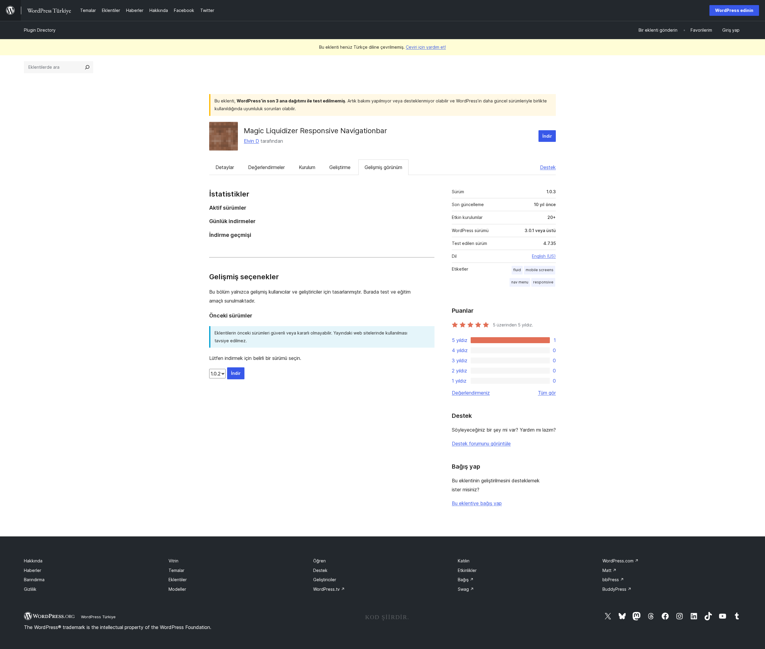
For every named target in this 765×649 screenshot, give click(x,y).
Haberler (32, 570)
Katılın (463, 560)
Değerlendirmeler (266, 167)
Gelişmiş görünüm (383, 167)
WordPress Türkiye (98, 616)
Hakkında (33, 560)
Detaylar (224, 167)
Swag (466, 589)
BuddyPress (616, 589)
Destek (548, 167)
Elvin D (251, 141)
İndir (547, 136)
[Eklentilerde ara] (87, 67)
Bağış (466, 579)
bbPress (613, 579)
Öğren (319, 560)
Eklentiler (178, 579)
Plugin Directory (40, 30)
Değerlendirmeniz (471, 393)
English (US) (544, 256)
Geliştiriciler (324, 579)
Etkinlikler (467, 570)
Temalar (176, 570)
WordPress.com (620, 560)
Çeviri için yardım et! (426, 47)
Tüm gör (547, 393)
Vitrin (173, 560)
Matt (609, 570)
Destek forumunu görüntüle (481, 444)
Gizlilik (30, 589)
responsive (543, 282)
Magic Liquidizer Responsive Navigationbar (315, 130)
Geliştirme (340, 167)
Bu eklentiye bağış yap (477, 503)
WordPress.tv (329, 589)
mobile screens (539, 270)
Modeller (177, 589)
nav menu (519, 282)
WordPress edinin (734, 10)
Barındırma (34, 579)
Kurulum (307, 167)
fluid (517, 270)
